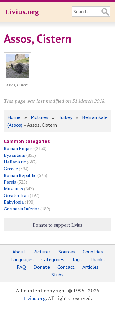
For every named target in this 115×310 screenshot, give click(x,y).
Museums (13, 188)
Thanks (97, 259)
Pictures (39, 117)
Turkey (65, 117)
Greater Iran (16, 195)
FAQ (21, 267)
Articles (90, 267)
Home (13, 117)
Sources (66, 251)
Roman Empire (19, 148)
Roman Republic (20, 175)
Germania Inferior (21, 209)
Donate (42, 267)
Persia (10, 182)
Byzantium (14, 155)
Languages (22, 259)
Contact (66, 267)
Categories (52, 259)
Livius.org (22, 11)
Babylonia (14, 202)
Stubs (57, 274)
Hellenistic (15, 162)
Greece (11, 168)
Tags (77, 259)
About (19, 251)
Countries (93, 251)
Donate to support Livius (57, 225)
